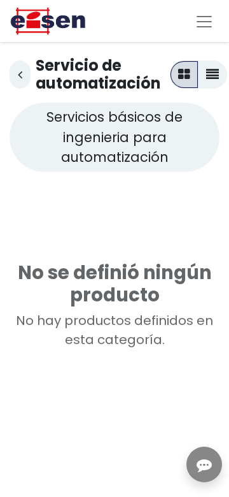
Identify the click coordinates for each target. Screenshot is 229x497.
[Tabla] (184, 75)
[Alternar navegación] (204, 21)
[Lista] (212, 75)
